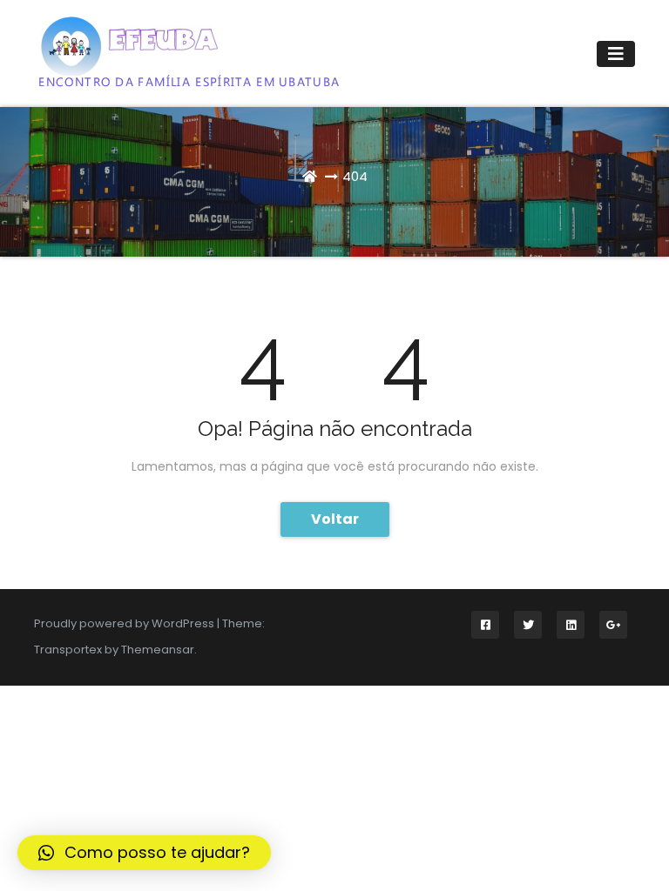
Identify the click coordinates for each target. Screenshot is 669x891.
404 (355, 176)
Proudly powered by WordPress (125, 623)
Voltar (335, 519)
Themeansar (157, 649)
